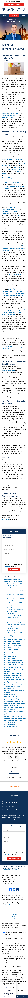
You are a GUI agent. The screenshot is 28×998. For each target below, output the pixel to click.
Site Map (14, 916)
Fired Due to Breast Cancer (12, 643)
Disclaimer (14, 912)
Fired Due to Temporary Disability (14, 664)
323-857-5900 (11, 879)
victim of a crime (19, 283)
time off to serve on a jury (16, 274)
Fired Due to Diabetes (10, 656)
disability (5, 113)
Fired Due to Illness (9, 658)
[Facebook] (10, 889)
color (23, 163)
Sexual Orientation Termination (16, 606)
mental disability (16, 182)
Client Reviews (14, 735)
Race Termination (12, 604)
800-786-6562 (12, 882)
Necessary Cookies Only (8, 994)
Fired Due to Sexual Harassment (13, 660)
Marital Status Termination (14, 611)
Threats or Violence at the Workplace (15, 718)
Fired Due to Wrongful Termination (14, 639)
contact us (5, 519)
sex (25, 159)
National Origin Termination (15, 607)
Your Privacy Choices (11, 932)
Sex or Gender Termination (14, 602)
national (17, 167)
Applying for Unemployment (12, 673)
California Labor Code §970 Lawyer (14, 711)
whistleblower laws (8, 370)
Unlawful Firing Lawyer (11, 636)
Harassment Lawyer (10, 688)
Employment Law (8, 576)
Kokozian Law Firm (19, 990)
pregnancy (5, 115)
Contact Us (14, 15)
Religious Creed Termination (15, 609)
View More (14, 771)
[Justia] (17, 889)
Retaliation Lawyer (9, 694)
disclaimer (8, 566)
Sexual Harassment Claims (12, 683)
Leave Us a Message (14, 826)
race (14, 115)
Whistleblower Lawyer (10, 696)
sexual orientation (14, 169)
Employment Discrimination (12, 579)
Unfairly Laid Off (11, 630)
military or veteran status (15, 178)
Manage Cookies (7, 934)
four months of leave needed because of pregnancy (13, 248)
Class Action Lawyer (10, 715)
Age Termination (11, 613)
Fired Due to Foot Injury (11, 651)
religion (8, 165)
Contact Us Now (14, 569)
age (10, 115)
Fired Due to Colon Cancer (12, 641)
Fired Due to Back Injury (11, 653)
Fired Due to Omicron (13, 619)
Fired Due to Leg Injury (11, 654)
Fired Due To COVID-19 (13, 617)
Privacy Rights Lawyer (10, 726)
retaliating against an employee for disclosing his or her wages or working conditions (14, 312)
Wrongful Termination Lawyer (13, 581)
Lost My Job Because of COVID (15, 628)
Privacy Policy (14, 914)
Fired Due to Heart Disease (12, 647)
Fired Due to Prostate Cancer (12, 645)
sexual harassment (8, 117)
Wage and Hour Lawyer (11, 713)
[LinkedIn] (14, 889)
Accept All (8, 990)
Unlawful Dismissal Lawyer (12, 638)
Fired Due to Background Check (13, 662)
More (23, 15)
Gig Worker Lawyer (9, 724)
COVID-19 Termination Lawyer (15, 615)
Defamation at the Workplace (13, 716)
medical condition (15, 113)
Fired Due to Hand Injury (11, 649)
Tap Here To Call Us (14, 4)
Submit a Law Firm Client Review (14, 777)
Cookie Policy (22, 932)
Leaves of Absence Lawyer (12, 705)
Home (4, 15)
